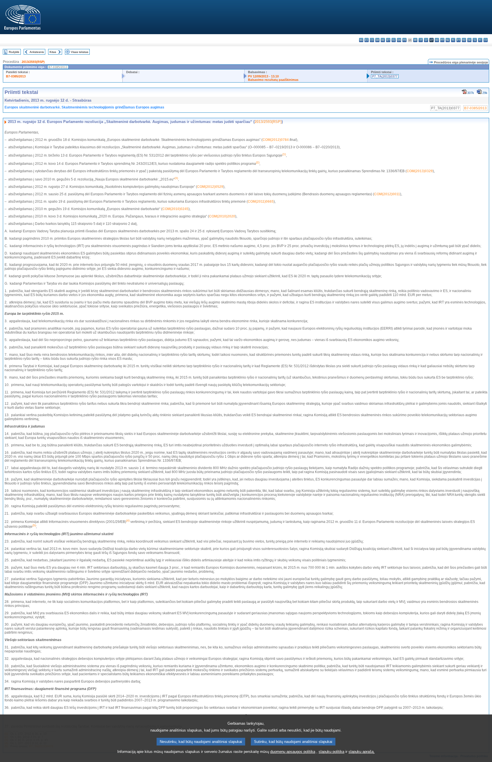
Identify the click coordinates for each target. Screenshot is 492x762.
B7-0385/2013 (16, 76)
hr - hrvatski (415, 40)
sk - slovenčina (469, 40)
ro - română (464, 40)
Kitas (53, 52)
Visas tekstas (79, 52)
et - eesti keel (388, 40)
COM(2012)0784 (276, 140)
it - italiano (421, 40)
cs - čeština (372, 40)
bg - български (361, 40)
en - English (399, 40)
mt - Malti (442, 40)
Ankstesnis (37, 52)
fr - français (404, 40)
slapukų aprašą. (361, 751)
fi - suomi (480, 40)
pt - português (458, 40)
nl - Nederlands (448, 40)
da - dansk (377, 40)
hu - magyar (437, 40)
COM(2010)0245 (175, 209)
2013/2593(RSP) (33, 61)
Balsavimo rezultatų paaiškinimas (273, 79)
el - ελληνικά (393, 40)
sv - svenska (485, 40)
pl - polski (453, 40)
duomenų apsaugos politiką (292, 751)
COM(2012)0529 (210, 187)
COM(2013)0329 (420, 171)
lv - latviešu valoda (426, 40)
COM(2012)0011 (387, 194)
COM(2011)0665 (261, 202)
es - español (366, 40)
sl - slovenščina (475, 40)
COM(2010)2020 (222, 216)
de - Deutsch (383, 40)
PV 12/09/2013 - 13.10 (263, 76)
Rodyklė (14, 52)
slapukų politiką (331, 751)
